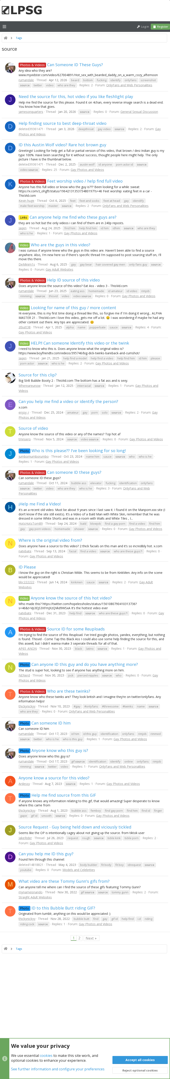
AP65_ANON (28, 648)
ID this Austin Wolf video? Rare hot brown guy (62, 144)
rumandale (26, 80)
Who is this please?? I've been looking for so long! (73, 450)
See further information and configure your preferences (57, 1069)
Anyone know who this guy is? (54, 750)
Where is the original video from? (50, 540)
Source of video (33, 428)
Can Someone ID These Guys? (61, 64)
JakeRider (25, 838)
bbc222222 (26, 582)
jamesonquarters (31, 112)
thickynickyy (27, 706)
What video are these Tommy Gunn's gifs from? (64, 881)
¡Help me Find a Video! (40, 504)
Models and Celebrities (78, 870)
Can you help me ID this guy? (46, 853)
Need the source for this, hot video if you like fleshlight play (76, 96)
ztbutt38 (25, 327)
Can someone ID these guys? (60, 472)
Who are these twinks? (55, 691)
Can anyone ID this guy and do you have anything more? (79, 664)
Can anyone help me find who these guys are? (68, 217)
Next (90, 938)
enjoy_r (24, 412)
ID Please (27, 567)
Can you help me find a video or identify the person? (68, 401)
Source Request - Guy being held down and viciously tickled (75, 827)
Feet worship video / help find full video (71, 181)
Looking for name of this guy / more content (68, 307)
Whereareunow (30, 385)
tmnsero (25, 439)
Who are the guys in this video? (55, 244)
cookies (46, 1055)
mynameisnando (30, 892)
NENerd (24, 675)
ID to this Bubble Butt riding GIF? (57, 908)
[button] (4, 27)
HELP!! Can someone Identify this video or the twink (74, 343)
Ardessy (24, 784)
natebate (25, 551)
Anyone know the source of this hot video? (66, 598)
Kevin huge (26, 200)
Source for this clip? (38, 375)
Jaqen (23, 228)
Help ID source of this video (60, 280)
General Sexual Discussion (139, 112)
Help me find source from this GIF (58, 795)
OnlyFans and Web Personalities (129, 85)
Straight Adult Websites (35, 897)
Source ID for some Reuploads (62, 629)
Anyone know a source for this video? (54, 777)
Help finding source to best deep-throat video (62, 123)
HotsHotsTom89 (31, 523)
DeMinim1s (27, 264)
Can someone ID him (45, 723)
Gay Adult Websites (59, 269)
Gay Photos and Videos (87, 170)
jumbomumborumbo (34, 456)
